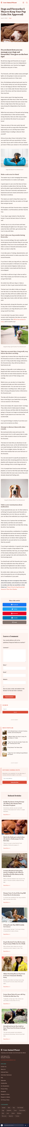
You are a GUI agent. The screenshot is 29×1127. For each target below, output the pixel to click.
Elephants (9, 1110)
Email (5, 672)
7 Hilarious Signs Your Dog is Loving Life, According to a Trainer (17, 737)
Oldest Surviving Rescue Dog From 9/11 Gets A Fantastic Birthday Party (14, 975)
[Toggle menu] (23, 2)
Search (15, 712)
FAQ (2, 1077)
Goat (3, 1113)
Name (5, 665)
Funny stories (22, 1110)
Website (5, 679)
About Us (3, 1069)
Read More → (6, 814)
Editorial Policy (4, 1072)
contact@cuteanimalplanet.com (8, 1060)
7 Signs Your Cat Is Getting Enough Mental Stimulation (17, 753)
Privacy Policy (4, 1088)
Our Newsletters (5, 1086)
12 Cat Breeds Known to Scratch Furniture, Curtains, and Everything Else (17, 731)
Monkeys (19, 1113)
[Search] (26, 2)
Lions (7, 1113)
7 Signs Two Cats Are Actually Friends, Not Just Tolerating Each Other (18, 742)
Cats (14, 1107)
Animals (3, 1107)
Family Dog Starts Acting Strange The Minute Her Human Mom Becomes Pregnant (13, 803)
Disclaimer (3, 1091)
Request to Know (5, 1094)
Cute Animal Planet (10, 2)
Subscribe (3, 1080)
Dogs (10, 18)
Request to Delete (5, 1097)
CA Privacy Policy (5, 1099)
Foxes (15, 1110)
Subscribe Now (14, 782)
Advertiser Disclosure (6, 1074)
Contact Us (3, 1066)
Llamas (13, 1113)
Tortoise (17, 1116)
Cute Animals (20, 1107)
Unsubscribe (4, 1083)
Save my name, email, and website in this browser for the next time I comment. (13, 689)
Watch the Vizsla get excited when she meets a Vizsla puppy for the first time (13, 838)
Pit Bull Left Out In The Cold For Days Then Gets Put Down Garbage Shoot (14, 1028)
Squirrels (11, 1116)
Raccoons (4, 1116)
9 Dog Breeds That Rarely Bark (15, 747)
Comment (6, 647)
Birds (9, 1107)
